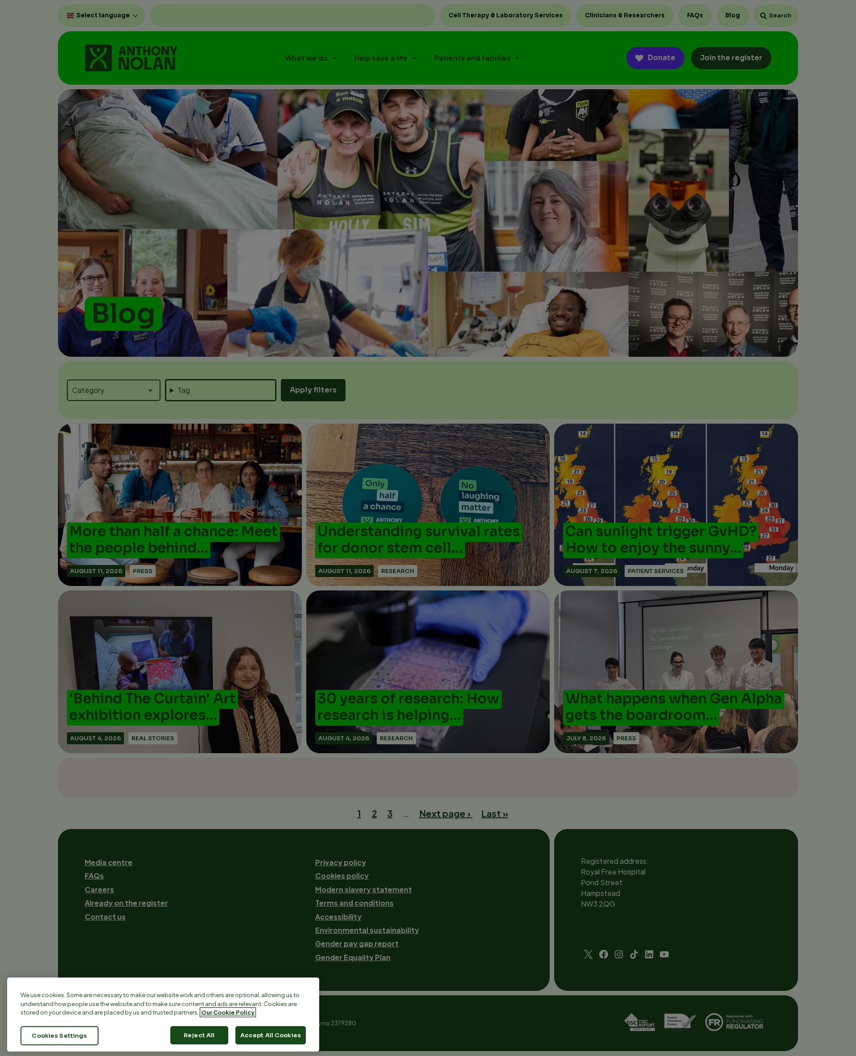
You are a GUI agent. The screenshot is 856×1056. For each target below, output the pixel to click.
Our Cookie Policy (228, 1012)
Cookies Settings (59, 1035)
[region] (163, 1015)
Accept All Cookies (270, 1035)
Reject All (199, 1035)
